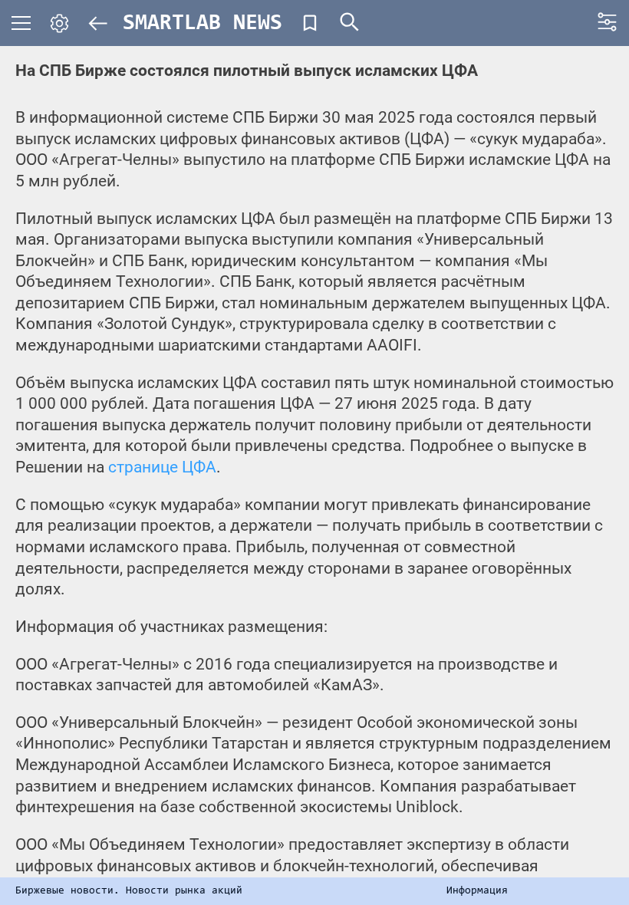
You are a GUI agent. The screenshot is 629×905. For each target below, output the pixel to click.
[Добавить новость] (310, 23)
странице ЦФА (162, 466)
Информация (477, 891)
